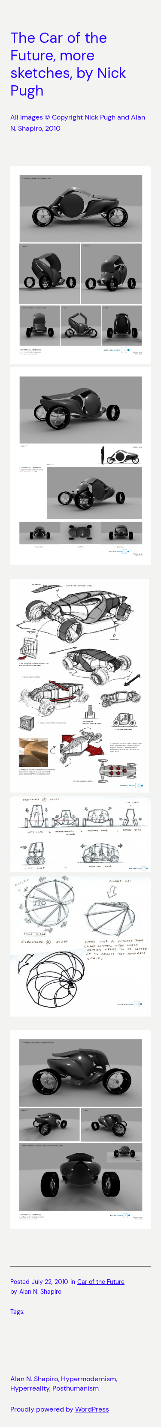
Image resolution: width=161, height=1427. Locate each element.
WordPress (92, 1409)
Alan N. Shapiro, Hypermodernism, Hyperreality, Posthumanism (63, 1383)
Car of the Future (101, 1282)
